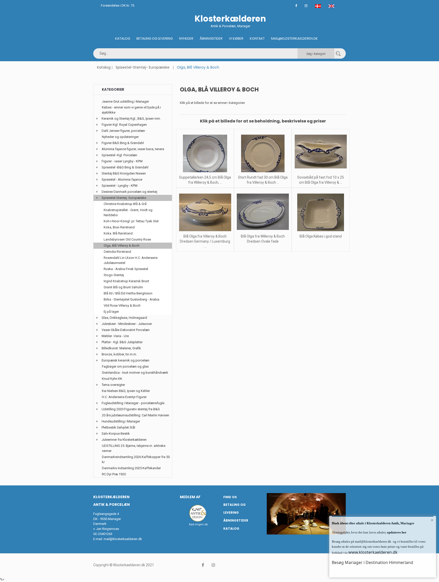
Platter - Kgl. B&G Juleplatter (122, 342)
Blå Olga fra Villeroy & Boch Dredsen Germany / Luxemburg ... (205, 241)
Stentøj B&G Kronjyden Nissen (124, 173)
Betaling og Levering (154, 38)
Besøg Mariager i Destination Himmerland (372, 562)
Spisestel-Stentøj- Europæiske (142, 67)
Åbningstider (211, 38)
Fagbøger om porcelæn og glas (125, 366)
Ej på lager (111, 311)
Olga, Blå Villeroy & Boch (121, 245)
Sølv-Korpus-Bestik (116, 433)
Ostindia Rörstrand (117, 252)
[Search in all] (338, 53)
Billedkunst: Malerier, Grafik (121, 348)
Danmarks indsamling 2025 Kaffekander (131, 468)
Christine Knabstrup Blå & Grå (125, 204)
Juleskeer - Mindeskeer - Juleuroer (127, 324)
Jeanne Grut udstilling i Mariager (125, 101)
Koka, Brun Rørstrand (119, 227)
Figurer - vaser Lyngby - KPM (122, 161)
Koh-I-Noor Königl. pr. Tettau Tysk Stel (131, 221)
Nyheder (186, 38)
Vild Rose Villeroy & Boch (122, 305)
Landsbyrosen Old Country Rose (127, 239)
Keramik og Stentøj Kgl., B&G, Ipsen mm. (131, 118)
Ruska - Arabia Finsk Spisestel (126, 269)
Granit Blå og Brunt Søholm (123, 287)
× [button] (432, 520)
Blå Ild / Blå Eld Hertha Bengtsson (128, 293)
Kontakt (257, 38)
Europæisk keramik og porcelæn (125, 360)
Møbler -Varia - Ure (115, 336)
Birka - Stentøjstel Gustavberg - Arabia (131, 299)
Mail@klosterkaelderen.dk (294, 38)
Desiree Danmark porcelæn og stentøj (129, 192)
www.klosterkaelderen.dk (373, 552)
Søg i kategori (315, 54)
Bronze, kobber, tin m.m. (119, 354)
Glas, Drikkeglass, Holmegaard (124, 318)
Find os (230, 497)
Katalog (122, 38)
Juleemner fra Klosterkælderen (124, 440)
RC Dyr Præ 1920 (114, 474)
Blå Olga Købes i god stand (321, 236)
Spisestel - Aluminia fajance (122, 179)
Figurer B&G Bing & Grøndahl (123, 143)
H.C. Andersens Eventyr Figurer (124, 397)
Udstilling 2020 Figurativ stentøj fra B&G (131, 409)
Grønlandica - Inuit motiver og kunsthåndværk (135, 372)
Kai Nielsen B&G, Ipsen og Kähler (126, 391)
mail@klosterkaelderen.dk (123, 539)
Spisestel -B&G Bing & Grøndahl (125, 167)
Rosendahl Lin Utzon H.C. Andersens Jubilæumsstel (131, 260)
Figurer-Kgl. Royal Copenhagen (124, 125)
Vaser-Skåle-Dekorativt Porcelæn (126, 330)
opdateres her (396, 532)
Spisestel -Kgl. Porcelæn (119, 155)
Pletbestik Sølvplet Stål (118, 427)
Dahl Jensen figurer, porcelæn (123, 131)
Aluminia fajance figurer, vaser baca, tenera (133, 149)
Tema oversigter (113, 385)
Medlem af (190, 496)
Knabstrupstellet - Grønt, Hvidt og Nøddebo (128, 212)
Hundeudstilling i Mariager (121, 421)
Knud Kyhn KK (112, 379)
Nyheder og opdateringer (120, 137)
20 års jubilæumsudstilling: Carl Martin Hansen (135, 415)
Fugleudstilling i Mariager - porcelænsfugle (133, 403)
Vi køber (236, 38)
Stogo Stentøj (114, 275)
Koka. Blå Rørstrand (118, 233)
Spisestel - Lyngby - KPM (119, 185)
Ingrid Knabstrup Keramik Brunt (126, 281)
